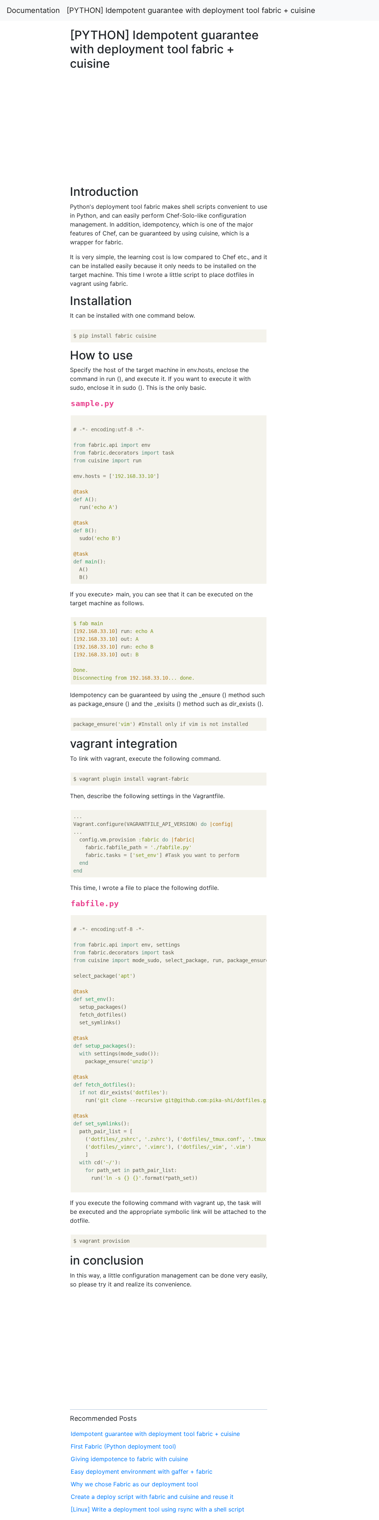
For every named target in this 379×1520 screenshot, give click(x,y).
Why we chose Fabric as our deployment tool (134, 1484)
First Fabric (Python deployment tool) (123, 1446)
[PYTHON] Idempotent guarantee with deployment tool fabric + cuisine (191, 10)
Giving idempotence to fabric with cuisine (129, 1459)
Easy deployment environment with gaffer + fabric (141, 1471)
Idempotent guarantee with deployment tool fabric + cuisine (155, 1433)
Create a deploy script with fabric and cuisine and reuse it (152, 1496)
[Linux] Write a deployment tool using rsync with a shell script (157, 1509)
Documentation (33, 10)
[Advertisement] (307, 415)
